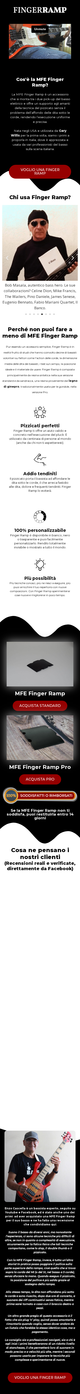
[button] (40, 172)
